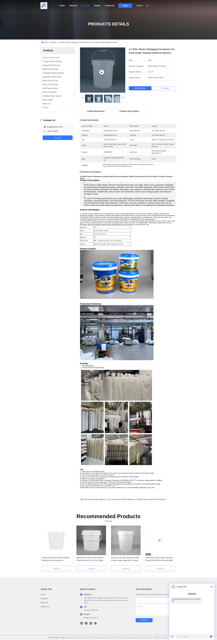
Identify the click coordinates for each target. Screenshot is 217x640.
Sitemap (63, 637)
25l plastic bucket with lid (95, 499)
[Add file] (172, 636)
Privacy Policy (54, 637)
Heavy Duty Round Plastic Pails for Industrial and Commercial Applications (56, 559)
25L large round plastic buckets (120, 499)
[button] (45, 546)
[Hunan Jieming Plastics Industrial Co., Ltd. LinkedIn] (90, 624)
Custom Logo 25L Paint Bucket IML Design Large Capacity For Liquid (125, 559)
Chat (125, 6)
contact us (144, 620)
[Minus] (211, 586)
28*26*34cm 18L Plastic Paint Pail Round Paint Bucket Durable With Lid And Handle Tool (159, 559)
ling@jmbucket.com (55, 127)
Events (97, 6)
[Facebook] (86, 624)
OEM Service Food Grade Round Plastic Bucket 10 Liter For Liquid (89, 559)
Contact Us (109, 6)
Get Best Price (140, 88)
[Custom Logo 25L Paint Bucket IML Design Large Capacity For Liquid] (126, 540)
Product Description (129, 111)
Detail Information (96, 111)
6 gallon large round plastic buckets (151, 499)
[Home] (44, 5)
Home (62, 6)
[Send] (211, 636)
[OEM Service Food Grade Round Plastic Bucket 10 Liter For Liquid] (91, 540)
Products (86, 6)
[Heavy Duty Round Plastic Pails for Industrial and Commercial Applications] (56, 540)
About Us (73, 6)
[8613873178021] (95, 624)
